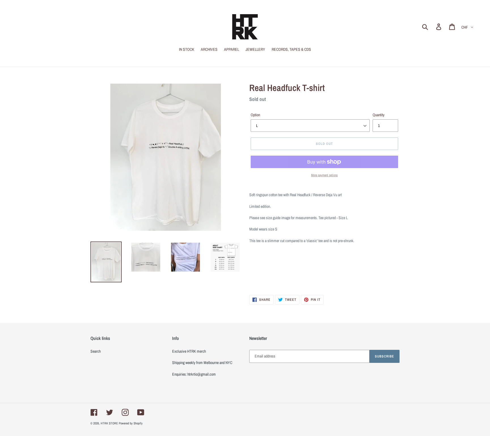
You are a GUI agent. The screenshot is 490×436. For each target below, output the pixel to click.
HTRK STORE (109, 423)
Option (255, 114)
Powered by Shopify (131, 423)
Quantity (379, 114)
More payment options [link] (324, 175)
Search (95, 351)
